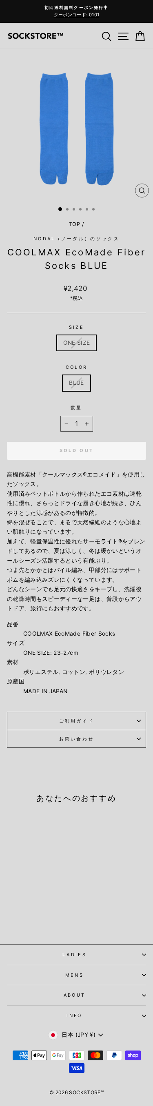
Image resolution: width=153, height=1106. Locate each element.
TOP (74, 224)
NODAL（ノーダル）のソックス (76, 239)
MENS (74, 975)
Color (77, 367)
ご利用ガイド (76, 721)
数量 (76, 407)
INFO (74, 1015)
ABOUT (75, 995)
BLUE (76, 382)
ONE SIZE (76, 342)
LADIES (74, 954)
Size (76, 327)
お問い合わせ (76, 739)
